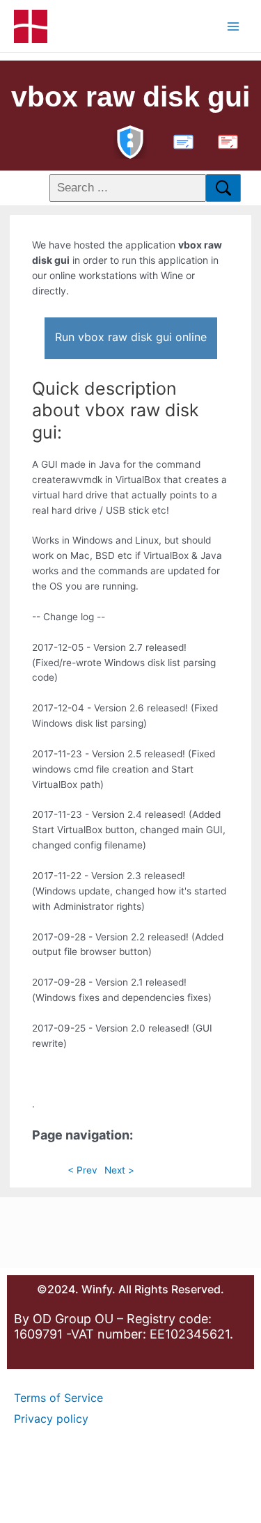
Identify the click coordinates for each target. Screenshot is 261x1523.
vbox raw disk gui (130, 97)
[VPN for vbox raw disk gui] (130, 140)
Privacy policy (51, 1419)
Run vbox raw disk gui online (131, 337)
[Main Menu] (233, 26)
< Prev (82, 1170)
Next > (119, 1170)
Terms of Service (58, 1398)
